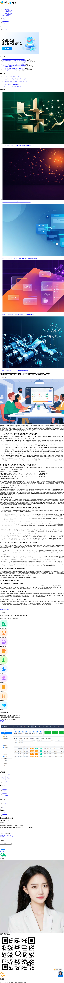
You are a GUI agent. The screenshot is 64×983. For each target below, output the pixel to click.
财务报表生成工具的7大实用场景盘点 (10, 84)
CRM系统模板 (5, 9)
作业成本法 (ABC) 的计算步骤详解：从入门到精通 (13, 63)
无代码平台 (5, 7)
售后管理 (4, 19)
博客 (3, 806)
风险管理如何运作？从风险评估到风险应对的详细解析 (14, 69)
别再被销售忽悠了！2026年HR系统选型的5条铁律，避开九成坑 (16, 202)
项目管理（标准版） (7, 777)
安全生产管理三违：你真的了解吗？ (10, 70)
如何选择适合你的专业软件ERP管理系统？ (12, 86)
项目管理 (4, 793)
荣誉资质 (4, 802)
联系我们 (4, 803)
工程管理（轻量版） (7, 778)
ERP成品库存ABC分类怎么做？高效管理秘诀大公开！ (14, 79)
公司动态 (4, 807)
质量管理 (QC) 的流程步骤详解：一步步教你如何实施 (14, 65)
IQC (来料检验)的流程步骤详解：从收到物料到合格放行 (14, 60)
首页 (3, 28)
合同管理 (4, 17)
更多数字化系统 (6, 23)
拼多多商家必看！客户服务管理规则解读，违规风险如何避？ (16, 61)
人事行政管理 (5, 21)
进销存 (4, 18)
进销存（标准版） (6, 781)
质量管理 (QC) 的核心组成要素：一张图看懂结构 (13, 68)
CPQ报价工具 (8, 14)
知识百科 (4, 29)
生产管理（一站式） (7, 774)
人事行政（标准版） (7, 782)
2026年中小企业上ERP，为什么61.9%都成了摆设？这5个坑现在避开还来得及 (19, 258)
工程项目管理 (5, 796)
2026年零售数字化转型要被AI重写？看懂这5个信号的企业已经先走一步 (18, 145)
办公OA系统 (5, 795)
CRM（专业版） (8, 10)
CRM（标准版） (8, 13)
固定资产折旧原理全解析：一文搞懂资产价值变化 (13, 59)
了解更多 (2, 721)
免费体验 (2, 720)
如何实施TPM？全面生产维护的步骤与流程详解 (13, 64)
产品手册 (4, 804)
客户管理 (4, 787)
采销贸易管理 (5, 22)
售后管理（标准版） (7, 779)
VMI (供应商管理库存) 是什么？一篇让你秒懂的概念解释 (15, 66)
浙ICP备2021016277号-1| (5, 835)
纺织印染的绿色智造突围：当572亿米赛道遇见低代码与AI (15, 370)
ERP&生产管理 (5, 15)
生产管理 (4, 791)
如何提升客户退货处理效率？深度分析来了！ (12, 76)
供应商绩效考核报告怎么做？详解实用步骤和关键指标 (14, 81)
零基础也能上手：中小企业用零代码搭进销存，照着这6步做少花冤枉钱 (18, 314)
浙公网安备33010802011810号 (6, 836)
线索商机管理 (8, 11)
